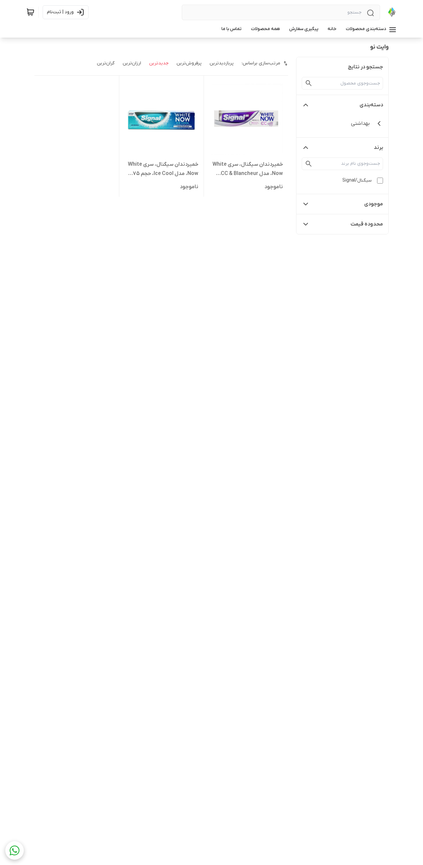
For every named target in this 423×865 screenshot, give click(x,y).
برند (378, 147)
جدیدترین (159, 63)
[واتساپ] (14, 850)
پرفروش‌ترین (189, 63)
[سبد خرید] (30, 12)
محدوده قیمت (367, 224)
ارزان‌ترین (132, 63)
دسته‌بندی (371, 105)
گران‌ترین (106, 63)
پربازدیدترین (222, 63)
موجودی (373, 204)
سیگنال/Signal (357, 180)
